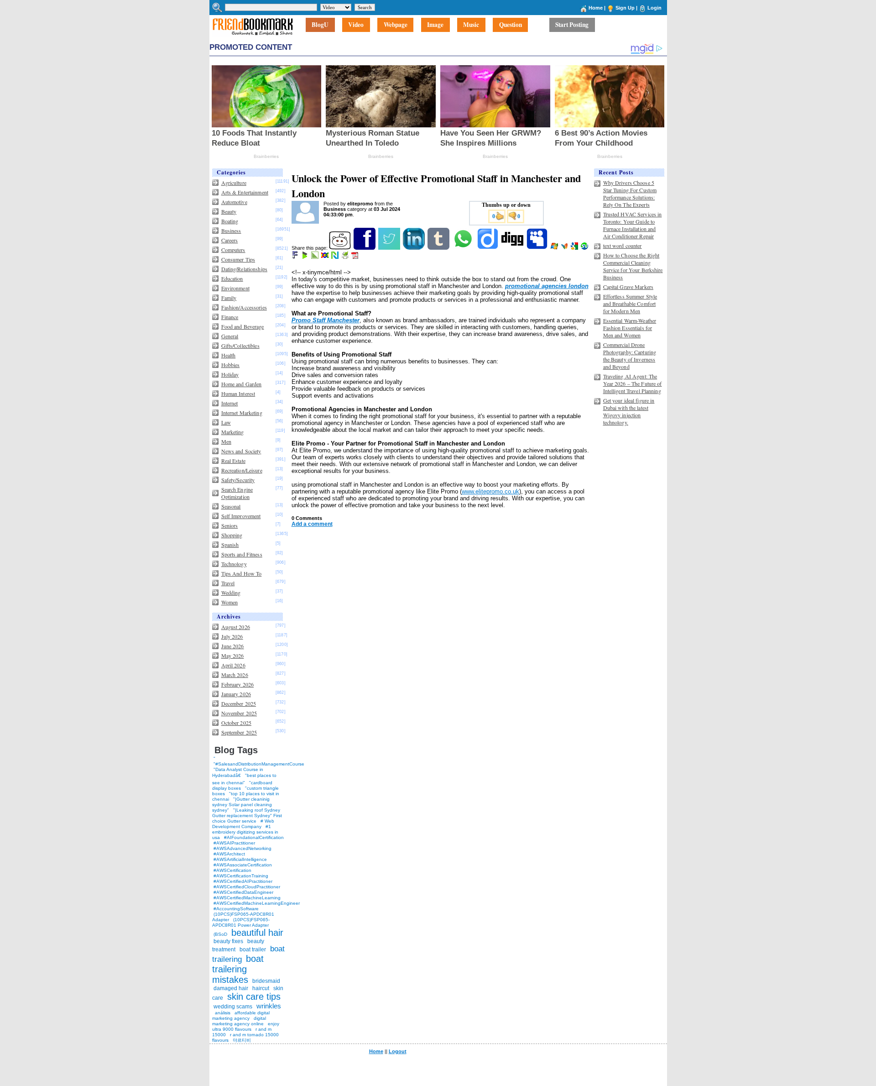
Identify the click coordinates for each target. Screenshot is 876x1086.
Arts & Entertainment (244, 192)
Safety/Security (238, 479)
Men (226, 441)
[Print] (345, 257)
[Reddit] (340, 248)
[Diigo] (488, 248)
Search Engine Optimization (237, 493)
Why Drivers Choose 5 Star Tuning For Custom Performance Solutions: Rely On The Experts (630, 193)
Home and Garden (241, 384)
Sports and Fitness (241, 554)
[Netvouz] (335, 257)
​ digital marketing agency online (239, 1021)
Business (231, 230)
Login (654, 7)
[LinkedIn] (414, 248)
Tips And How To (241, 573)
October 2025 (236, 722)
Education (232, 278)
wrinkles (268, 1006)
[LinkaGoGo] (325, 257)
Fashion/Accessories (244, 307)
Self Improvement (241, 515)
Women (229, 602)
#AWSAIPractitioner (234, 842)
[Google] (575, 248)
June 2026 (232, 646)
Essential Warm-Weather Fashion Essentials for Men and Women (630, 328)
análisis (222, 1012)
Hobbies (230, 364)
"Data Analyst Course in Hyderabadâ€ (237, 772)
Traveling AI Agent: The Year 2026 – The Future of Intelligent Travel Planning (632, 383)
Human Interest (238, 393)
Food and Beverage (242, 326)
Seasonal (231, 506)
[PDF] (355, 257)
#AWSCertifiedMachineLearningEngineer (257, 903)
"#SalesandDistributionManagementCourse (259, 763)
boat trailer (253, 949)
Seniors (229, 525)
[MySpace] (537, 248)
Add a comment (312, 524)
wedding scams (233, 1006)
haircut (260, 988)
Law (226, 422)
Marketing (232, 431)
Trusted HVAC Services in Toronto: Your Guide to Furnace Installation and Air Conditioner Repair (632, 225)
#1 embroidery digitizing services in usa (245, 832)
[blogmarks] (305, 257)
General (230, 336)
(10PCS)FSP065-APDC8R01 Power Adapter (241, 922)
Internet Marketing (241, 412)
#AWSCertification (232, 870)
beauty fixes (228, 941)
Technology (234, 563)
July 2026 (232, 636)
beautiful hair (257, 933)
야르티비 (242, 1040)
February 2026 (237, 684)
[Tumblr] (439, 248)
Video (356, 25)
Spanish (230, 544)
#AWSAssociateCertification (243, 864)
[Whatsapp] (463, 248)
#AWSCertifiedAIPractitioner (243, 881)
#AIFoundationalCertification (254, 837)
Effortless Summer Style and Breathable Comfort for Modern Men (630, 304)
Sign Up (625, 7)
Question (510, 25)
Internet (229, 403)
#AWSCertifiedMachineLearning (247, 897)
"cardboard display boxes (242, 785)
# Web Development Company (243, 823)
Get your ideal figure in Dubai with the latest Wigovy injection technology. (629, 411)
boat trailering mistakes (238, 969)
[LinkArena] (315, 257)
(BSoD (220, 934)
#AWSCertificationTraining (241, 875)
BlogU (320, 25)
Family (229, 297)
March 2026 (234, 674)
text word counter (622, 245)
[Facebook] (365, 248)
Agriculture (233, 182)
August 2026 (235, 626)
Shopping (232, 535)
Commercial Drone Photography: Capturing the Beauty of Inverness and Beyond (630, 355)
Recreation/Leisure (241, 470)
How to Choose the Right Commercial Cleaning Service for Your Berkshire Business (633, 266)
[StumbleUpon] (585, 248)
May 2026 (232, 655)
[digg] (513, 248)
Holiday (230, 374)
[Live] (555, 248)
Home (596, 7)
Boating (230, 221)
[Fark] (296, 257)
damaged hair (231, 988)
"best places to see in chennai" (244, 779)
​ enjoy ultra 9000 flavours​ (245, 1026)
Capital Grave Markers (628, 286)
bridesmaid (266, 981)
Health (228, 355)
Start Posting (572, 25)
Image (435, 25)
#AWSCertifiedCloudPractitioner (247, 886)
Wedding (231, 592)
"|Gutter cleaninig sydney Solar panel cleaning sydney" (242, 805)
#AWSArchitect (229, 853)
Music (471, 25)
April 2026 (233, 665)
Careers (229, 240)
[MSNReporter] (565, 248)
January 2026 (236, 694)
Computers (233, 249)
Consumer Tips (238, 259)
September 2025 (239, 732)
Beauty (229, 211)
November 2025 (239, 713)
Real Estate (233, 460)
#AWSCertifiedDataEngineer (243, 892)
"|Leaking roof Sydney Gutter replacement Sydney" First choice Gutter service (247, 816)
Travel (228, 583)
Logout (398, 1051)
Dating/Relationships (244, 269)
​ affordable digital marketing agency (241, 1015)
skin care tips (254, 997)
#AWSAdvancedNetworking (242, 848)
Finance (230, 316)
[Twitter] (390, 248)
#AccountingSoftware (236, 908)
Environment (235, 288)
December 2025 (238, 703)
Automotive (234, 201)
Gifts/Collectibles (240, 345)
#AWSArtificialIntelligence (240, 859)
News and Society (241, 451)
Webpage (395, 25)
